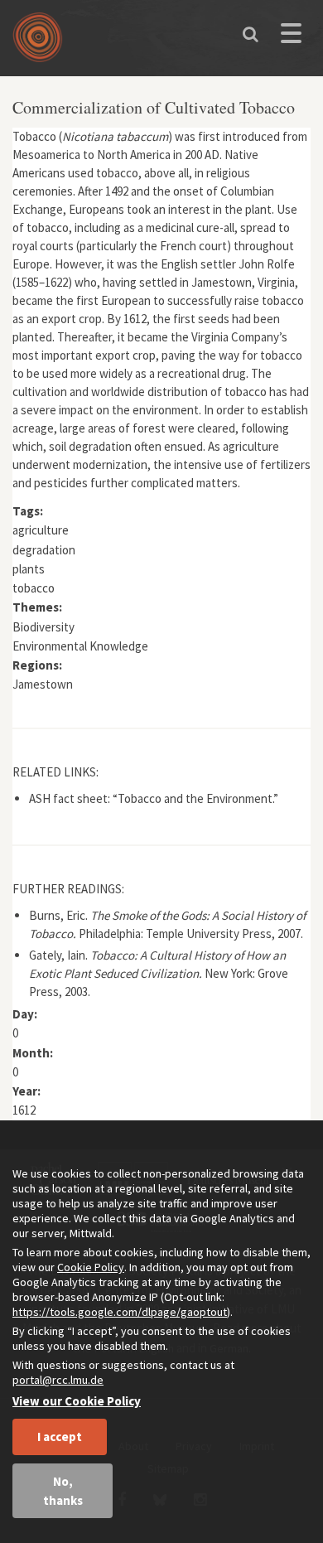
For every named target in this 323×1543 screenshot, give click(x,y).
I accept (59, 1436)
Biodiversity (43, 627)
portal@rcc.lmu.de (58, 1379)
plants (28, 569)
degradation (43, 550)
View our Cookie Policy (76, 1401)
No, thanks (63, 1490)
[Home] (41, 43)
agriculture (40, 530)
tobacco (33, 588)
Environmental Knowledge (80, 646)
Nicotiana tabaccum (115, 136)
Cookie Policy (90, 1267)
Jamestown (42, 684)
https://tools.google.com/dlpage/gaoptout (119, 1311)
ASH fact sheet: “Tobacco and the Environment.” (153, 798)
